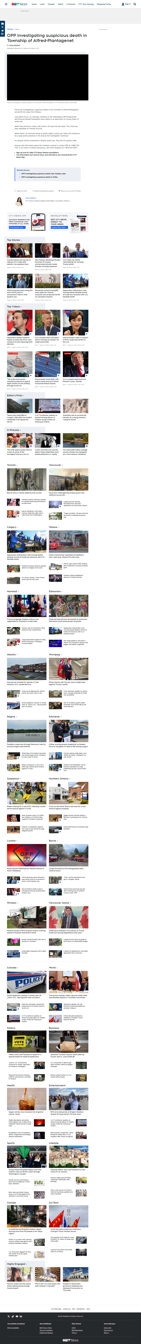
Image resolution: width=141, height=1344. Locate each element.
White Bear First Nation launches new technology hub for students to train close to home (34, 755)
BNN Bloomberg (77, 1330)
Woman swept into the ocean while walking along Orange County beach (19, 1286)
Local (42, 4)
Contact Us (66, 1309)
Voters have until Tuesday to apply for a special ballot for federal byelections (25, 1056)
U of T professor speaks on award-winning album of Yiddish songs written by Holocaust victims (46, 418)
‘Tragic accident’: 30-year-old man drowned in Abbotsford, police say (76, 515)
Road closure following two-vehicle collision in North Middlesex (25, 870)
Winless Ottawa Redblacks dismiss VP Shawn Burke (73, 576)
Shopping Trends (104, 4)
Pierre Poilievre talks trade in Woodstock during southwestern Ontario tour (33, 891)
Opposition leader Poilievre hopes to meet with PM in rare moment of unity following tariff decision (19, 341)
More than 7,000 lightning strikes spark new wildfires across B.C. (66, 494)
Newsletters (81, 1309)
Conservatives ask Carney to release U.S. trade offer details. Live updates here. (19, 262)
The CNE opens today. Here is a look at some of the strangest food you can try (19, 452)
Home (34, 4)
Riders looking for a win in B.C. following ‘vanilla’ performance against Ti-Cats (33, 766)
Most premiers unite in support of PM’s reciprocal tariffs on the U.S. (75, 340)
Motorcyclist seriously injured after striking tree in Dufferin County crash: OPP (74, 891)
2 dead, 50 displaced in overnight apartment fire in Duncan (76, 952)
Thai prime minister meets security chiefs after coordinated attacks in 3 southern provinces (68, 996)
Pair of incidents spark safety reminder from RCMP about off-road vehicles (75, 704)
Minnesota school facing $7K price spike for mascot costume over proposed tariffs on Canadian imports (47, 293)
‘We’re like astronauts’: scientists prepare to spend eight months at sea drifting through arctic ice (18, 382)
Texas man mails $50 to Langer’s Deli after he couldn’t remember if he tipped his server (19, 418)
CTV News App (56, 1309)
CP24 (73, 1328)
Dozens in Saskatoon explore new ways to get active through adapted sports (33, 828)
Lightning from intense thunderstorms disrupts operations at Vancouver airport (75, 503)
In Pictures (70, 4)
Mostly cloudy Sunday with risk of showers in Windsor (34, 940)
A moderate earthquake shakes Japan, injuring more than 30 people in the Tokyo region (25, 1231)
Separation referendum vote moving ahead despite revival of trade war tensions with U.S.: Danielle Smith (75, 293)
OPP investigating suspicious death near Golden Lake (43, 174)
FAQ (73, 1309)
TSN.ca (74, 1333)
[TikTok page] (13, 1316)
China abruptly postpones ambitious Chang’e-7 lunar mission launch (73, 1017)
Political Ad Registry (46, 1333)
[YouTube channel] (17, 1316)
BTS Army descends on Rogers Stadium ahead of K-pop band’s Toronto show (67, 1113)
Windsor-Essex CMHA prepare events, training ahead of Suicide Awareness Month (26, 932)
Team (88, 1309)
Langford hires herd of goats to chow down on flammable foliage (76, 940)
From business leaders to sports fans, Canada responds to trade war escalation (75, 693)
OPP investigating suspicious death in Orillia (39, 177)
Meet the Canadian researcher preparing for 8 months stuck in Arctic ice (33, 1006)
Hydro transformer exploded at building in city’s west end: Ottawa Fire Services (66, 556)
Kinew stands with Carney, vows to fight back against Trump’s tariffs (67, 683)
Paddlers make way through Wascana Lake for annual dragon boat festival (26, 745)
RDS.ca (106, 1333)
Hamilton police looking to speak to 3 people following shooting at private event (34, 501)
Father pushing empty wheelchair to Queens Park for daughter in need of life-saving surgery (68, 745)
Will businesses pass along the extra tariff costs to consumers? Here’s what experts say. (19, 293)
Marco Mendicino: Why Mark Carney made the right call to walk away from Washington (32, 513)
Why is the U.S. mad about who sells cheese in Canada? (47, 1285)
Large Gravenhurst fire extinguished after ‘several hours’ (66, 870)
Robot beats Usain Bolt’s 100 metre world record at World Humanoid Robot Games (46, 381)
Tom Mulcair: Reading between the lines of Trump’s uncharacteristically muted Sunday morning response (47, 263)
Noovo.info (107, 1328)
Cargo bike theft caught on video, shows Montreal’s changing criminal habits (34, 641)
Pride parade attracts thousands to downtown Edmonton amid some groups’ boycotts (68, 620)
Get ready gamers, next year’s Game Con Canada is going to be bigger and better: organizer (76, 642)
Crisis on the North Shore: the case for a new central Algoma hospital (67, 807)
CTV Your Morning (86, 4)
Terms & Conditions (46, 1330)
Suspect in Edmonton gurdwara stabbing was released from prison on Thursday (73, 1287)
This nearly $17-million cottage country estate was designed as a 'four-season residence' (75, 452)
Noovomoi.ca (108, 1330)
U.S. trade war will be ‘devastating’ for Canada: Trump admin (73, 262)
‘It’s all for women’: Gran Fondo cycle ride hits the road (33, 578)
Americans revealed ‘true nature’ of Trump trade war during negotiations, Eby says (66, 932)
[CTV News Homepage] (19, 4)
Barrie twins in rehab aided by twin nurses (24, 493)
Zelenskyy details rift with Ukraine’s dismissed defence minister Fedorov (74, 1006)
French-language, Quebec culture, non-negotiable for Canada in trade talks (23, 620)
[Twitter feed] (8, 1316)
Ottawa (10, 29)
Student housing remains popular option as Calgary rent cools (34, 567)
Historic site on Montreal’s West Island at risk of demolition (33, 629)
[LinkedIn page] (21, 1316)
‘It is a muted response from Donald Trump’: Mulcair (74, 380)
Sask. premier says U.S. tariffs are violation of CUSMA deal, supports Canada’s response (33, 817)
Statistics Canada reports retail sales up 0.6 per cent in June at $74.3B (67, 1056)
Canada (51, 4)
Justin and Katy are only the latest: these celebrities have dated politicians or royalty (47, 452)
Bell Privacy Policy (46, 1328)
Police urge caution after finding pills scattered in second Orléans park (76, 565)
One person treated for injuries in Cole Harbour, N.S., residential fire (23, 683)
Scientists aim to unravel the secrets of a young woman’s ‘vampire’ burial (74, 417)
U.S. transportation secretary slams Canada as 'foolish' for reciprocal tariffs (47, 340)
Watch (60, 4)
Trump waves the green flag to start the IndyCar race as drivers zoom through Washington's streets (25, 1172)
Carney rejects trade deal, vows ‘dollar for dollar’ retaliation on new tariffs (75, 755)
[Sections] (6, 4)
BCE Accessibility (13, 1328)
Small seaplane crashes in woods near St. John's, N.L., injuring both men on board (34, 704)
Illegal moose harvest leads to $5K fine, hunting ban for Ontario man (75, 817)
